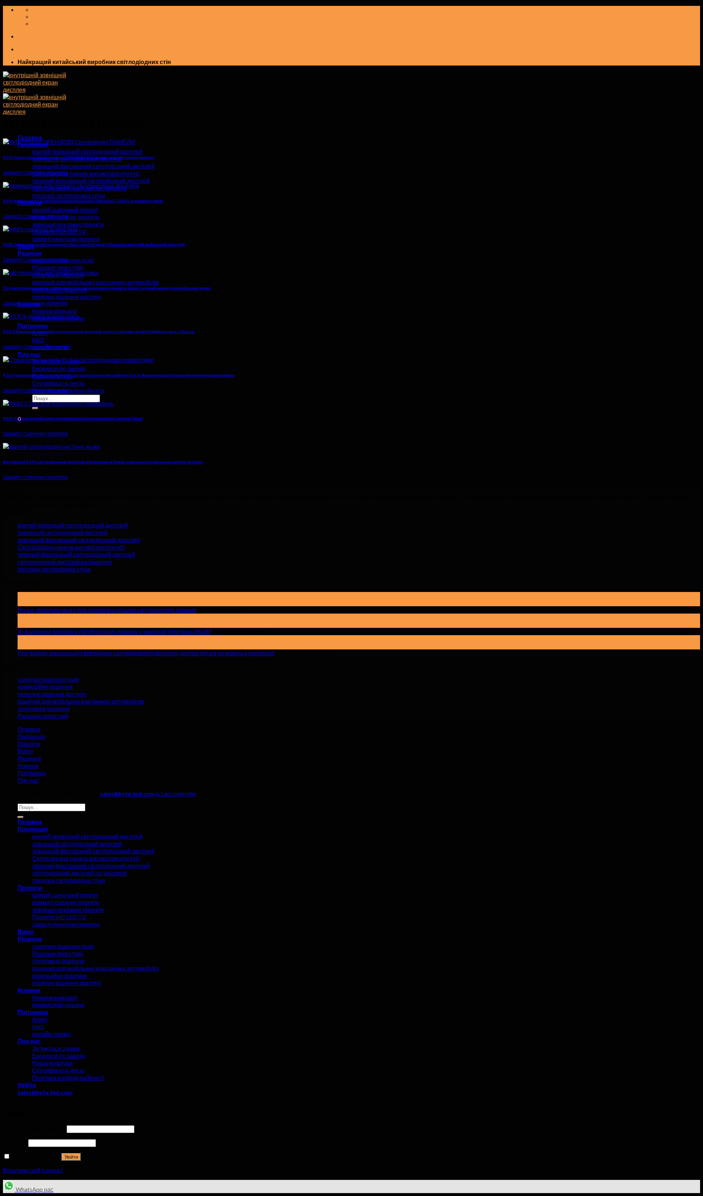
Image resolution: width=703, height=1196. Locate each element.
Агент (40, 1019)
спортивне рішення (44, 708)
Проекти (29, 743)
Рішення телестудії (57, 267)
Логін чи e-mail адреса (34, 1128)
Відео (25, 751)
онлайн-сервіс (51, 1033)
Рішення (30, 253)
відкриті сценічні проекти (65, 902)
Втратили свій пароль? (33, 1170)
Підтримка (33, 325)
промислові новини (58, 1004)
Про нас (29, 354)
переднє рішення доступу (66, 296)
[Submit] (35, 408)
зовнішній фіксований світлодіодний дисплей (93, 166)
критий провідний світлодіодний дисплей (87, 151)
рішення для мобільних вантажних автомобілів (95, 282)
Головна (30, 137)
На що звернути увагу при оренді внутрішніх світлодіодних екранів (107, 609)
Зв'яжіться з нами (56, 1048)
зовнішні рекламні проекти (68, 224)
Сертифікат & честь (58, 383)
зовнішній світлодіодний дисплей (62, 532)
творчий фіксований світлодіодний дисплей (91, 180)
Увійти (71, 1157)
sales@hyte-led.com (127, 793)
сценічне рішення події (48, 679)
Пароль (15, 1142)
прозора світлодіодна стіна (68, 195)
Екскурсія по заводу (59, 368)
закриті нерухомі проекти (66, 238)
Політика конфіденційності (68, 390)
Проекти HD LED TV (59, 916)
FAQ (38, 339)
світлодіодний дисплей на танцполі (65, 561)
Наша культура (52, 1062)
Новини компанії (54, 311)
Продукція (31, 736)
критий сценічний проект (65, 209)
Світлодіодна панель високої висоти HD (86, 173)
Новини (28, 765)
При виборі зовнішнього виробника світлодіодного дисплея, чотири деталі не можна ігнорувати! (146, 652)
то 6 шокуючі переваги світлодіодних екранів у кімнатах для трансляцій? (114, 631)
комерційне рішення (45, 686)
